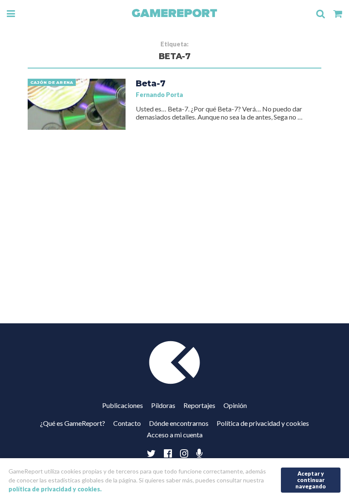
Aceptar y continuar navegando (310, 479)
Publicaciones (122, 405)
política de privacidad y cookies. (55, 489)
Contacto (127, 423)
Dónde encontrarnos (179, 423)
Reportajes (199, 405)
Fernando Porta (159, 94)
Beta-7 (151, 83)
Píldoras (163, 405)
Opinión (235, 405)
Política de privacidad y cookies (263, 423)
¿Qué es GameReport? (72, 423)
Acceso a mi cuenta (175, 435)
